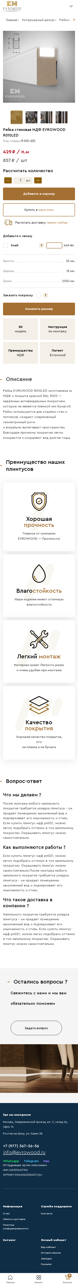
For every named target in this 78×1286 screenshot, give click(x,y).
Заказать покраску (18, 295)
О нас (6, 1214)
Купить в (39, 209)
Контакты (46, 1214)
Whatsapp (11, 1161)
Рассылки (46, 1264)
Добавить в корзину (39, 193)
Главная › (12, 20)
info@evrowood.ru (24, 1152)
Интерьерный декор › (39, 20)
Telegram (31, 1161)
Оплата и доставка (14, 1219)
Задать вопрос (36, 1028)
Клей (14, 245)
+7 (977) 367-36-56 (21, 1146)
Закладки (46, 1259)
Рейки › (64, 20)
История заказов (51, 1253)
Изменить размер (39, 308)
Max (46, 1161)
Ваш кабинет (48, 1247)
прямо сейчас (57, 222)
